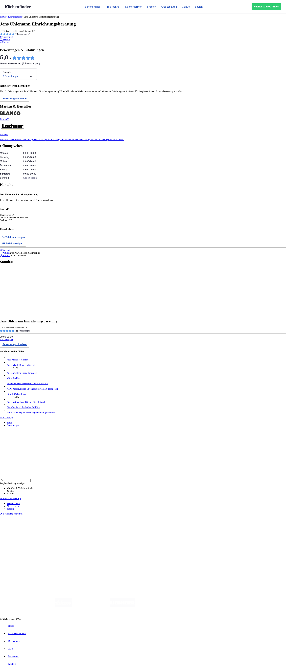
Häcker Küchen (7, 139)
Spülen (199, 6)
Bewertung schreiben (14, 98)
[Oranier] (155, 606)
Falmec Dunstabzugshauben (85, 139)
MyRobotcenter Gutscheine (103, 528)
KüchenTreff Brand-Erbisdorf (21, 365)
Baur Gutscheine (84, 528)
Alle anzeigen (6, 339)
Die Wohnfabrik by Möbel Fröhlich (23, 407)
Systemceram (112, 139)
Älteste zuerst (13, 506)
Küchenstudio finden (16, 520)
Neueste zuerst (13, 503)
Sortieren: (10, 498)
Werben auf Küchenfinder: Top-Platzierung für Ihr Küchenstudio (37, 556)
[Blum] (63, 606)
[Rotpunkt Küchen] (201, 606)
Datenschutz (14, 641)
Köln (89, 525)
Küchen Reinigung (15, 536)
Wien (66, 525)
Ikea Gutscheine (22, 528)
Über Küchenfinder (16, 542)
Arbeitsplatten (169, 6)
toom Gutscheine (70, 528)
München (37, 525)
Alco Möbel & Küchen (17, 359)
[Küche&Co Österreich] (225, 606)
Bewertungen (13, 425)
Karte (9, 422)
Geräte (186, 6)
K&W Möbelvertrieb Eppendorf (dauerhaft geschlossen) (33, 389)
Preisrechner (112, 6)
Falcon (68, 139)
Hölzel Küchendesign (16, 394)
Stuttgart (95, 525)
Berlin (21, 525)
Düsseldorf (73, 525)
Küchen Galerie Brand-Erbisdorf (22, 373)
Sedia (121, 139)
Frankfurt (82, 525)
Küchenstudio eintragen (18, 558)
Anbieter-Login (16, 561)
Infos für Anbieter (15, 553)
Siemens (109, 525)
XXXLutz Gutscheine (38, 528)
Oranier (102, 139)
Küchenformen (133, 6)
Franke (102, 525)
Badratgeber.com (14, 547)
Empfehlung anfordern (17, 522)
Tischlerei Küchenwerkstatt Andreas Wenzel (27, 383)
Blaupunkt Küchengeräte (53, 139)
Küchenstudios (92, 6)
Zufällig (10, 509)
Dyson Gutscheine (55, 528)
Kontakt (12, 664)
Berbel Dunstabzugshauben (28, 139)
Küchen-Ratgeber (15, 539)
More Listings (6, 417)
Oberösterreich (57, 525)
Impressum (13, 656)
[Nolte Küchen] (182, 606)
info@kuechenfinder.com (60, 567)
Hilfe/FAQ (12, 544)
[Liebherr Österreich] (122, 606)
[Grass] (91, 606)
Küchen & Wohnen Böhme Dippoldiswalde (27, 402)
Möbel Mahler (13, 378)
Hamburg (29, 525)
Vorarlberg (46, 525)
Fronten (151, 6)
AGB (10, 649)
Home (3, 17)
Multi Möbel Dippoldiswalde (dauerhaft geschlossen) (31, 412)
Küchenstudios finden (266, 6)
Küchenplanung (14, 534)
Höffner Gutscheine (122, 528)
